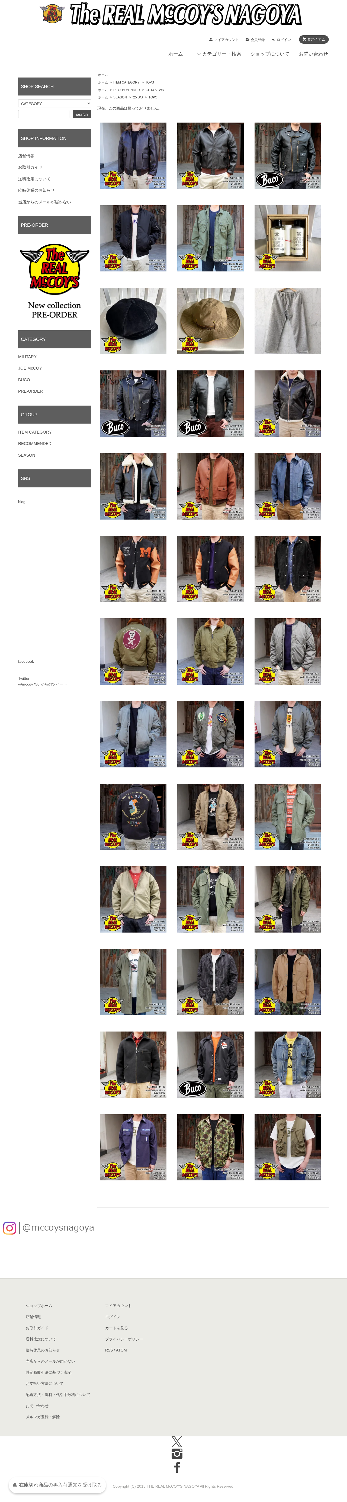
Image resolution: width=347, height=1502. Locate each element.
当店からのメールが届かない (44, 202)
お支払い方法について (45, 1383)
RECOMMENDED (126, 90)
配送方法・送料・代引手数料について (58, 1394)
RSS (109, 1350)
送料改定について (34, 179)
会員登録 (258, 40)
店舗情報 (26, 155)
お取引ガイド (30, 167)
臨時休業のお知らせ (36, 190)
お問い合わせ (313, 54)
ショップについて (270, 54)
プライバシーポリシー (124, 1339)
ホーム (175, 54)
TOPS (149, 82)
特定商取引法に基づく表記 (48, 1372)
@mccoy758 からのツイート (42, 684)
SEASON (120, 97)
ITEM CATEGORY (126, 82)
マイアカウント (226, 40)
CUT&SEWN (155, 90)
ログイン (284, 40)
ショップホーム (39, 1306)
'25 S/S (138, 97)
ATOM (121, 1350)
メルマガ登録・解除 (43, 1417)
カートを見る (116, 1328)
